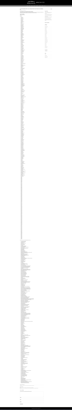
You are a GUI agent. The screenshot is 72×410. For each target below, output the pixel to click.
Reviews (42, 5)
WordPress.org (46, 57)
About (29, 5)
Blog (44, 5)
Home (27, 5)
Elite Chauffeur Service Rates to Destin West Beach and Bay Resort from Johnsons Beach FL (48, 20)
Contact (37, 5)
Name (20, 397)
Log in (45, 54)
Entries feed (46, 55)
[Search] (51, 9)
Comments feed (46, 56)
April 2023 (45, 29)
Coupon (40, 5)
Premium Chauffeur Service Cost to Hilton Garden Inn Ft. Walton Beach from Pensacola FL (48, 13)
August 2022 (46, 33)
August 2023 (46, 27)
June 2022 (45, 35)
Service (32, 5)
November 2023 (46, 26)
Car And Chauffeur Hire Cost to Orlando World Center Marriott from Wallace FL (28, 385)
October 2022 (46, 32)
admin (25, 10)
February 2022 (46, 37)
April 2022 (45, 36)
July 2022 (45, 34)
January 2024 (46, 25)
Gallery (34, 5)
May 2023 (45, 28)
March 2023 (46, 30)
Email (20, 399)
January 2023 (46, 31)
